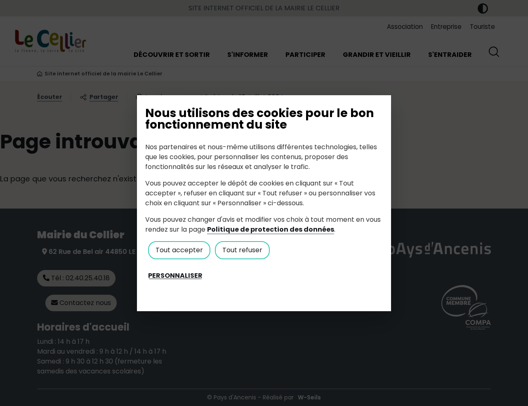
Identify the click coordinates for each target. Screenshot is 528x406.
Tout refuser (242, 250)
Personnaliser (175, 275)
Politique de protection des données (270, 229)
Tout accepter (179, 250)
